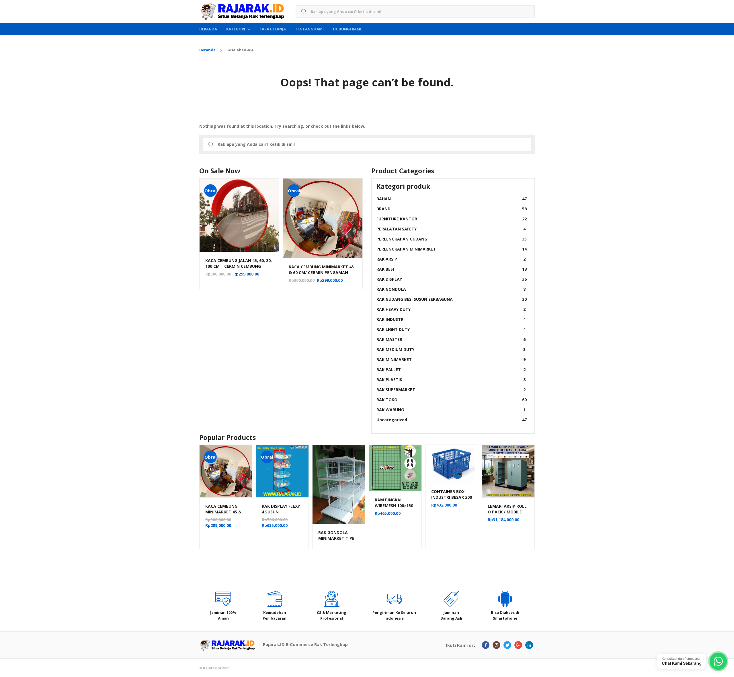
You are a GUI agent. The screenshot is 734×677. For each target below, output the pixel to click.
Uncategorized (451, 419)
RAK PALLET (451, 369)
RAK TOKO (451, 399)
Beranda (208, 29)
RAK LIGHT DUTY (451, 329)
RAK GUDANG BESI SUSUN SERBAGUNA (451, 299)
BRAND (451, 209)
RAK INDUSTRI (451, 319)
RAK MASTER (451, 339)
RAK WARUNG (451, 409)
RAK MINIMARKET (451, 359)
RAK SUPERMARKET (451, 389)
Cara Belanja (272, 29)
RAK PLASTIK (451, 379)
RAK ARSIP (451, 259)
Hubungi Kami (347, 29)
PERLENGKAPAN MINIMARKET (451, 249)
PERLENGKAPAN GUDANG (451, 239)
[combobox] (415, 11)
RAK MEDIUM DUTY (451, 349)
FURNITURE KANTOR (451, 219)
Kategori (235, 29)
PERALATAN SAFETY (451, 229)
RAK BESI (451, 269)
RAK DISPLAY (451, 279)
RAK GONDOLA (451, 289)
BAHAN (451, 198)
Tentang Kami (309, 29)
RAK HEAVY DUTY (451, 309)
